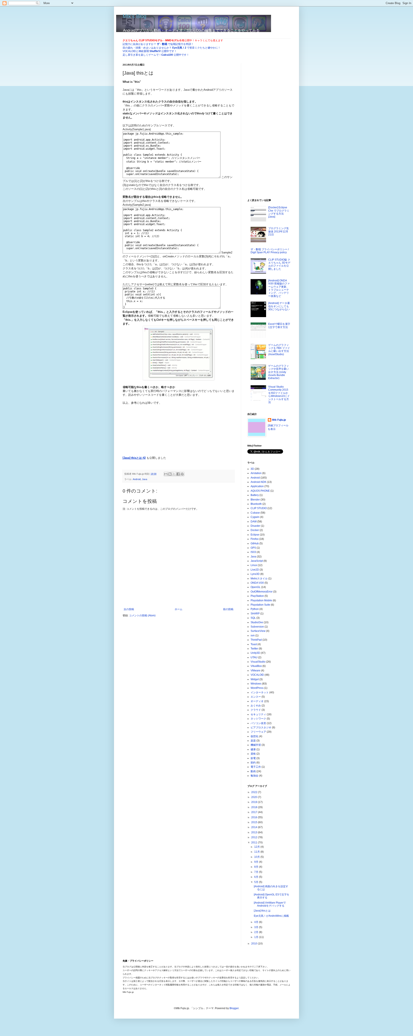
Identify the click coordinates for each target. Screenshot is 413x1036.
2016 (254, 817)
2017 (254, 812)
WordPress (257, 687)
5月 (256, 882)
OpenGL (255, 587)
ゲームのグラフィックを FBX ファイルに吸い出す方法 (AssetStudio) (279, 350)
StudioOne (257, 622)
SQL (253, 617)
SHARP (255, 613)
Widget (255, 679)
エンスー (256, 696)
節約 (253, 762)
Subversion (257, 626)
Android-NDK (258, 481)
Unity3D (255, 652)
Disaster (255, 525)
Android (137, 479)
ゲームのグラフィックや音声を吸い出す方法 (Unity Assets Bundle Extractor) (278, 372)
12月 (257, 846)
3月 (256, 927)
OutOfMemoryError (262, 591)
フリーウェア (258, 731)
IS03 (253, 552)
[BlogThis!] (170, 474)
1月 (256, 937)
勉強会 (254, 775)
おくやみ (256, 705)
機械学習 (256, 744)
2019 (254, 802)
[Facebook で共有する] (178, 474)
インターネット (260, 692)
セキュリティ (258, 714)
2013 (254, 832)
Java (144, 479)
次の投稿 (129, 609)
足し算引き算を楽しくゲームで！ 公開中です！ (156, 54)
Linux (254, 565)
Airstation (256, 473)
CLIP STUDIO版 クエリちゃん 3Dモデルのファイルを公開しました (279, 264)
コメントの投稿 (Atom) (142, 615)
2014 (254, 827)
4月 (256, 922)
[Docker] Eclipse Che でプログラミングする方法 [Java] (278, 212)
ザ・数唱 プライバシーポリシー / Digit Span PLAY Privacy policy (270, 251)
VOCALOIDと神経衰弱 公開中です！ (150, 51)
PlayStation (257, 595)
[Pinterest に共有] (182, 474)
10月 (257, 856)
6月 (256, 876)
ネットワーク (258, 718)
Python (255, 609)
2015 (254, 822)
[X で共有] (174, 474)
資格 (253, 753)
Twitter (254, 648)
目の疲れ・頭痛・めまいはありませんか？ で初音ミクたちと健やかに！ (171, 47)
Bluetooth (256, 503)
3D (252, 468)
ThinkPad (256, 639)
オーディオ (257, 701)
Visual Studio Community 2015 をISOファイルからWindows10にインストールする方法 (279, 394)
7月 (256, 871)
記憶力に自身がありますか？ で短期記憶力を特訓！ (158, 44)
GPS (253, 547)
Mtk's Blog (134, 16)
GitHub (255, 543)
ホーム (178, 609)
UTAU (254, 657)
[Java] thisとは (262, 910)
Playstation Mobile (261, 600)
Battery (255, 495)
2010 (254, 943)
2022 (254, 792)
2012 (254, 837)
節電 (253, 758)
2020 (254, 797)
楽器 (253, 740)
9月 (256, 861)
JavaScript (257, 560)
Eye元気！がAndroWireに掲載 (271, 915)
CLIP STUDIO (259, 508)
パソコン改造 (258, 723)
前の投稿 (228, 609)
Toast (254, 644)
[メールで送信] (166, 474)
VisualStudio (258, 661)
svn (253, 635)
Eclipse (255, 534)
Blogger (234, 1008)
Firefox (255, 538)
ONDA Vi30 (257, 582)
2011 (254, 842)
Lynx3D (255, 574)
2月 (256, 932)
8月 (256, 866)
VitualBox (256, 666)
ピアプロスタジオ (261, 727)
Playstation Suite (260, 604)
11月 (257, 851)
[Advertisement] (199, 432)
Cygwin (255, 517)
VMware (255, 670)
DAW (254, 521)
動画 (253, 771)
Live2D (255, 569)
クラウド (256, 709)
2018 (254, 807)
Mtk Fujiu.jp (279, 419)
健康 (253, 749)
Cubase (255, 512)
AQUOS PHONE (260, 490)
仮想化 (254, 736)
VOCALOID (257, 674)
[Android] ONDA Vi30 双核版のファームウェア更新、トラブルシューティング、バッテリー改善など (279, 288)
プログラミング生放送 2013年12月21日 (278, 231)
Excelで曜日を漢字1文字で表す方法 (279, 325)
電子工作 (256, 766)
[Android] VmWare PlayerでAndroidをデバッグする (270, 904)
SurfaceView (258, 630)
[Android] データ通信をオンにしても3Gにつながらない (279, 306)
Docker (255, 530)
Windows (256, 683)
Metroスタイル (259, 578)
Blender (255, 499)
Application (257, 486)
